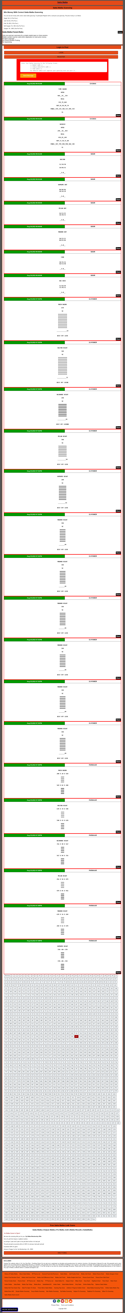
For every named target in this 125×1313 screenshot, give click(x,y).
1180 (102, 1120)
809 (59, 1071)
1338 (114, 1142)
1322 (32, 1142)
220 (98, 998)
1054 (37, 1103)
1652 (32, 1190)
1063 (83, 1103)
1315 (109, 1139)
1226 (103, 1126)
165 (85, 991)
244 (90, 1001)
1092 (6, 1110)
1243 (78, 1129)
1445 (98, 1158)
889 (68, 1081)
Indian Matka (8, 1284)
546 (46, 1039)
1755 (109, 1203)
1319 (16, 1142)
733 (68, 1062)
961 (41, 1091)
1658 (62, 1190)
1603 (6, 1184)
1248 (103, 1129)
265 (68, 1004)
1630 (32, 1187)
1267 (88, 1132)
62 (115, 978)
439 (32, 1027)
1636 (62, 1187)
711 (85, 1059)
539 (15, 1039)
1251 (6, 1132)
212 (63, 998)
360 (28, 1017)
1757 (6, 1206)
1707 (88, 1196)
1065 (93, 1103)
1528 (73, 1171)
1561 (16, 1177)
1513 (109, 1168)
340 (54, 1014)
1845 (6, 1219)
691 (112, 1055)
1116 (11, 1113)
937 (50, 1087)
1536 (114, 1171)
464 (28, 1030)
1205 (112, 1123)
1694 (21, 1196)
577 (68, 1043)
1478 (42, 1164)
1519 (27, 1171)
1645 (109, 1187)
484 (116, 1030)
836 (63, 1075)
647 (32, 1052)
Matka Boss (37, 1284)
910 (46, 1084)
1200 (87, 1123)
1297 (16, 1139)
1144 (36, 1116)
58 (101, 978)
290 (63, 1007)
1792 (73, 1209)
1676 (42, 1193)
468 (46, 1030)
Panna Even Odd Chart (102, 1277)
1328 (62, 1142)
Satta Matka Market (67, 1284)
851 (15, 1078)
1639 (78, 1187)
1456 (42, 1161)
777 (32, 1068)
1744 (52, 1203)
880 (28, 1081)
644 (19, 1052)
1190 (36, 1123)
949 (103, 1087)
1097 (32, 1110)
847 (112, 1075)
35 (17, 978)
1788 (52, 1209)
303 (6, 1011)
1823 (6, 1216)
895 (94, 1081)
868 (90, 1078)
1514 (114, 1168)
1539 (16, 1174)
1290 (93, 1136)
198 (116, 995)
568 (28, 1043)
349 (94, 1014)
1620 (93, 1184)
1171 (56, 1120)
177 (24, 995)
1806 (32, 1212)
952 (116, 1087)
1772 (83, 1206)
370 (72, 1017)
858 (46, 1078)
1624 (114, 1184)
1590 (52, 1180)
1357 (98, 1145)
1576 (93, 1177)
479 (94, 1030)
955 (15, 1091)
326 (107, 1011)
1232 (21, 1129)
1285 (68, 1136)
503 (85, 1033)
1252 (11, 1132)
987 (41, 1094)
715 (103, 1059)
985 (32, 1094)
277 (6, 1007)
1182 (112, 1120)
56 (93, 978)
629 (68, 1049)
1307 (68, 1139)
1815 (78, 1212)
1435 (47, 1158)
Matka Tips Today (27, 1284)
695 (15, 1059)
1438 (62, 1158)
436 (19, 1027)
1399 (88, 1152)
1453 (27, 1161)
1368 (42, 1148)
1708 (93, 1196)
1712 (114, 1196)
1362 (11, 1148)
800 (19, 1071)
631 (76, 1049)
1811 (57, 1212)
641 (6, 1052)
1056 (47, 1103)
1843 (109, 1216)
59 (104, 978)
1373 (68, 1148)
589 (6, 1046)
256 (28, 1004)
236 (54, 1001)
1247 (98, 1129)
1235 (37, 1129)
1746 (62, 1203)
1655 (47, 1190)
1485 (78, 1164)
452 (90, 1027)
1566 (42, 1177)
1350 (62, 1145)
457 (112, 1027)
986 (37, 1094)
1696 (32, 1196)
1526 (62, 1171)
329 (6, 1014)
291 (68, 1007)
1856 (62, 1219)
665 (112, 1052)
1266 (83, 1132)
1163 (16, 1120)
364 (46, 1017)
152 (28, 991)
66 (17, 982)
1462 (73, 1161)
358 (19, 1017)
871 (103, 1078)
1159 (112, 1116)
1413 (47, 1155)
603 (68, 1046)
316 (63, 1011)
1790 (62, 1209)
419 (59, 1023)
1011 (42, 1097)
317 (68, 1011)
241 (76, 1001)
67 (20, 982)
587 (112, 1043)
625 (50, 1049)
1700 (52, 1196)
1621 (98, 1184)
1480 (52, 1164)
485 (6, 1033)
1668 (114, 1190)
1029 (21, 1100)
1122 (41, 1113)
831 (41, 1075)
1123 (46, 1113)
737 (85, 1062)
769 (112, 1065)
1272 (114, 1132)
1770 (73, 1206)
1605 (16, 1184)
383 (15, 1020)
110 (72, 985)
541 (24, 1039)
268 (81, 1004)
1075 (32, 1107)
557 (94, 1039)
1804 (21, 1212)
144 (107, 988)
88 (97, 982)
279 (15, 1007)
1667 (109, 1190)
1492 (114, 1164)
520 (46, 1036)
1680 (62, 1193)
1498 (32, 1168)
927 (6, 1087)
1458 (52, 1161)
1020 (88, 1097)
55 (90, 978)
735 (76, 1062)
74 (46, 982)
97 (17, 985)
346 (81, 1014)
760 (72, 1065)
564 (11, 1043)
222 (107, 998)
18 (68, 975)
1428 (11, 1158)
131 (50, 988)
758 (63, 1065)
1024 (109, 1097)
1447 (109, 1158)
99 (24, 985)
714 (98, 1059)
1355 (88, 1145)
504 (90, 1033)
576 (63, 1043)
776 (28, 1068)
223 (111, 998)
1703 (68, 1196)
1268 (93, 1132)
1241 (68, 1129)
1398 (83, 1152)
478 (90, 1030)
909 (41, 1084)
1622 (103, 1184)
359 (24, 1017)
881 (32, 1081)
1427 (6, 1158)
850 (11, 1078)
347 (85, 1014)
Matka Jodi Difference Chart (45, 1277)
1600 (103, 1180)
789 (85, 1068)
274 (107, 1004)
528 (81, 1036)
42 (42, 978)
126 (28, 988)
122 (11, 988)
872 (107, 1078)
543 (32, 1039)
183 (50, 995)
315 (59, 1011)
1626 (11, 1187)
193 (94, 995)
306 (19, 1011)
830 (37, 1075)
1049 (11, 1103)
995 (76, 1094)
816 (89, 1071)
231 (32, 1001)
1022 (98, 1097)
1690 (114, 1193)
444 (54, 1027)
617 (15, 1049)
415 (41, 1023)
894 (90, 1081)
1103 (62, 1110)
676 (46, 1055)
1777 (109, 1206)
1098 (37, 1110)
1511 (98, 1168)
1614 (62, 1184)
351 (103, 1014)
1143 (31, 1116)
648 (37, 1052)
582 (90, 1043)
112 (81, 985)
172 (116, 991)
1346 (42, 1145)
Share (120, 32)
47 (60, 978)
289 (59, 1007)
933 (32, 1087)
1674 (32, 1193)
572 (46, 1043)
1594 (73, 1180)
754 (46, 1065)
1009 (32, 1097)
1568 (52, 1177)
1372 (62, 1148)
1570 (62, 1177)
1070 (6, 1107)
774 (19, 1068)
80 (68, 982)
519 (41, 1036)
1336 (103, 1142)
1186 (16, 1123)
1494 (11, 1168)
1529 (78, 1171)
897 (103, 1081)
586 (107, 1043)
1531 (88, 1171)
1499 (37, 1168)
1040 (78, 1100)
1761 (27, 1206)
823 (6, 1075)
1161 (6, 1120)
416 (46, 1023)
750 (28, 1065)
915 (68, 1084)
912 (54, 1084)
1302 (42, 1139)
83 (79, 982)
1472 (11, 1164)
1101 (52, 1110)
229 (24, 1001)
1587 (37, 1180)
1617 (78, 1184)
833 (50, 1075)
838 (72, 1075)
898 (107, 1081)
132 (54, 988)
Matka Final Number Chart (12, 1277)
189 (76, 995)
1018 (78, 1097)
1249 (109, 1129)
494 (46, 1033)
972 (90, 1091)
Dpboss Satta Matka (101, 1284)
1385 (16, 1152)
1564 (32, 1177)
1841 (98, 1216)
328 (116, 1011)
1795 (88, 1209)
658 (81, 1052)
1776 (103, 1206)
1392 (52, 1152)
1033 (42, 1100)
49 (68, 978)
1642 (93, 1187)
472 (63, 1030)
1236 (42, 1129)
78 (60, 982)
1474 (21, 1164)
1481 (57, 1164)
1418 (73, 1155)
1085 (83, 1107)
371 (76, 1017)
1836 (73, 1216)
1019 (83, 1097)
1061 (73, 1103)
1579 (109, 1177)
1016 (68, 1097)
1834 (62, 1216)
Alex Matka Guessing (52, 1291)
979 (6, 1094)
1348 (52, 1145)
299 (103, 1007)
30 (112, 975)
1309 (78, 1139)
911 (50, 1084)
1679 (57, 1193)
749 (24, 1065)
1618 (83, 1184)
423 (76, 1023)
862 (63, 1078)
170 (107, 991)
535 (111, 1036)
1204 (107, 1123)
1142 (26, 1116)
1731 (98, 1200)
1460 (62, 1161)
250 (116, 1001)
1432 (32, 1158)
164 (81, 991)
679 (59, 1055)
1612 (52, 1184)
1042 (88, 1100)
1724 (62, 1200)
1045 (103, 1100)
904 (19, 1084)
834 (54, 1075)
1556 (103, 1174)
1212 (32, 1126)
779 (41, 1068)
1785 (37, 1209)
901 (6, 1084)
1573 (78, 1177)
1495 (16, 1168)
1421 (88, 1155)
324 (98, 1011)
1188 (26, 1123)
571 (41, 1043)
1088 (98, 1107)
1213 (37, 1126)
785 (68, 1068)
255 (24, 1004)
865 (76, 1078)
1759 (16, 1206)
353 (112, 1014)
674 (37, 1055)
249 (112, 1001)
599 (50, 1046)
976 (107, 1091)
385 (24, 1020)
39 (31, 978)
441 (41, 1027)
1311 (88, 1139)
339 (50, 1014)
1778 (114, 1206)
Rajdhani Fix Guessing (93, 1291)
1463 (78, 1161)
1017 (73, 1097)
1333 (88, 1142)
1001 (103, 1094)
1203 (102, 1123)
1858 (73, 1219)
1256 (32, 1132)
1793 (78, 1209)
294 (81, 1007)
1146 (46, 1116)
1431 (27, 1158)
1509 (88, 1168)
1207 (6, 1126)
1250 (114, 1129)
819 (103, 1071)
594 (28, 1046)
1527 (68, 1171)
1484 (73, 1164)
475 (76, 1030)
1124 (51, 1113)
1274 (11, 1136)
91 (108, 982)
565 (15, 1043)
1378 (93, 1148)
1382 (114, 1148)
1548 (62, 1174)
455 (103, 1027)
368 (63, 1017)
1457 (47, 1161)
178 (28, 995)
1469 (109, 1161)
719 (6, 1062)
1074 (27, 1107)
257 (32, 1004)
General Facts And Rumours (50, 1274)
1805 (27, 1212)
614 (116, 1046)
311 (41, 1011)
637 (103, 1049)
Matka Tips (40, 1281)
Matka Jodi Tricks (60, 1277)
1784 (32, 1209)
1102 (57, 1110)
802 (28, 1071)
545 (41, 1039)
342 (63, 1014)
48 (64, 978)
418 (54, 1023)
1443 (88, 1158)
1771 (78, 1206)
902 (11, 1084)
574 (54, 1043)
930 (19, 1087)
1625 (6, 1187)
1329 (68, 1142)
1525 (57, 1171)
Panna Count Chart (88, 1277)
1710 (103, 1196)
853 (24, 1078)
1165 (26, 1120)
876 (11, 1081)
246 (98, 1001)
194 (98, 995)
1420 (83, 1155)
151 (24, 991)
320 (81, 1011)
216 (81, 998)
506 (98, 1033)
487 (15, 1033)
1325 (47, 1142)
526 (72, 1036)
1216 (52, 1126)
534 (107, 1036)
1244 (83, 1129)
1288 (83, 1136)
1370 (52, 1148)
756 (54, 1065)
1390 (42, 1152)
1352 (73, 1145)
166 (90, 991)
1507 (78, 1168)
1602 (114, 1180)
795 (112, 1068)
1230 (11, 1129)
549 (59, 1039)
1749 (78, 1203)
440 (37, 1027)
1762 (32, 1206)
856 (37, 1078)
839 (76, 1075)
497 (59, 1033)
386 (28, 1020)
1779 (6, 1209)
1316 (114, 1139)
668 (11, 1055)
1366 (32, 1148)
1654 (42, 1190)
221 (103, 998)
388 (37, 1020)
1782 (21, 1209)
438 (28, 1027)
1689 (109, 1193)
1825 (16, 1216)
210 (54, 998)
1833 (57, 1216)
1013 (52, 1097)
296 (90, 1007)
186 (63, 995)
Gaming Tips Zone (59, 1288)
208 (46, 998)
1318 (11, 1142)
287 (50, 1007)
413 (32, 1023)
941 (68, 1087)
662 (98, 1052)
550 (63, 1039)
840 (81, 1075)
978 (116, 1091)
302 (116, 1007)
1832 (52, 1216)
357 (15, 1017)
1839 (88, 1216)
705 (59, 1059)
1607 (27, 1184)
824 (11, 1075)
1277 (27, 1136)
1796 (93, 1209)
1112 (107, 1110)
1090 (109, 1107)
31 (116, 975)
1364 (21, 1148)
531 (94, 1036)
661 (94, 1052)
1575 (88, 1177)
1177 (87, 1120)
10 (39, 975)
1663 (88, 1190)
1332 (83, 1142)
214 (72, 998)
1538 (11, 1174)
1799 (109, 1209)
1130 (81, 1113)
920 (89, 1084)
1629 (27, 1187)
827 (24, 1075)
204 (28, 998)
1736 (11, 1203)
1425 (109, 1155)
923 (103, 1084)
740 (98, 1062)
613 (111, 1046)
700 (37, 1059)
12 (46, 975)
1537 (6, 1174)
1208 (11, 1126)
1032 (37, 1100)
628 (63, 1049)
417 (50, 1023)
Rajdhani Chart (96, 1281)
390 (46, 1020)
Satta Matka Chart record (11, 1295)
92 (112, 982)
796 (116, 1068)
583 (94, 1043)
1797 (98, 1209)
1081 (62, 1107)
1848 (21, 1219)
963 (50, 1091)
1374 (73, 1148)
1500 (42, 1168)
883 (41, 1081)
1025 (114, 1097)
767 (103, 1065)
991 (59, 1094)
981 (15, 1094)
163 (76, 991)
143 (103, 988)
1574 (83, 1177)
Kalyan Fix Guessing (79, 1291)
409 (15, 1023)
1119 (26, 1113)
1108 (87, 1110)
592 (19, 1046)
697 (24, 1059)
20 (76, 975)
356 (11, 1017)
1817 (88, 1212)
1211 (27, 1126)
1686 (93, 1193)
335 (32, 1014)
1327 (57, 1142)
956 (19, 1091)
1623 (109, 1184)
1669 (6, 1193)
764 (90, 1065)
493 (41, 1033)
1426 (114, 1155)
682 (72, 1055)
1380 (103, 1148)
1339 (6, 1145)
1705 (78, 1196)
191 (85, 995)
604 (72, 1046)
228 (19, 1001)
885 (50, 1081)
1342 (21, 1145)
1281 (47, 1136)
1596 (83, 1180)
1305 (57, 1139)
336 (37, 1014)
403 (103, 1020)
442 (46, 1027)
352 (107, 1014)
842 (90, 1075)
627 (59, 1049)
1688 (103, 1193)
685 (85, 1055)
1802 (11, 1212)
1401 (98, 1152)
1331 (78, 1142)
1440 (73, 1158)
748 (19, 1065)
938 (54, 1087)
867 (85, 1078)
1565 (37, 1177)
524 (63, 1036)
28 (105, 975)
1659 (68, 1190)
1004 (6, 1097)
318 (72, 1011)
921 (94, 1084)
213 (68, 998)
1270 (103, 1132)
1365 (27, 1148)
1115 (6, 1113)
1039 (73, 1100)
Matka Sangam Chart (112, 1274)
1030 (27, 1100)
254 (19, 1004)
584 (98, 1043)
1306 (62, 1139)
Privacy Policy (55, 1305)
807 (50, 1071)
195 (103, 995)
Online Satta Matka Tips (112, 1288)
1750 (83, 1203)
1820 (103, 1212)
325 (103, 1011)
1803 (16, 1212)
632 (81, 1049)
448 (72, 1027)
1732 (103, 1200)
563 (6, 1043)
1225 (98, 1126)
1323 (37, 1142)
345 (76, 1014)
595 (32, 1046)
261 (50, 1004)
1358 (103, 1145)
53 (82, 978)
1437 (57, 1158)
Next (93, 1219)
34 (13, 978)
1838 (83, 1216)
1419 (78, 1155)
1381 (109, 1148)
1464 (83, 1161)
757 (59, 1065)
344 (72, 1014)
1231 (16, 1129)
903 (15, 1084)
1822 (114, 1212)
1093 (11, 1110)
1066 (98, 1103)
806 (46, 1071)
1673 (27, 1193)
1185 (11, 1123)
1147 (51, 1116)
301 (112, 1007)
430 (107, 1023)
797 (6, 1071)
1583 (16, 1180)
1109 (92, 1110)
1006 (16, 1097)
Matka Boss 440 (9, 1291)
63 (6, 982)
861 (59, 1078)
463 (24, 1030)
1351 (68, 1145)
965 (59, 1091)
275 (112, 1004)
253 (15, 1004)
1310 (83, 1139)
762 (81, 1065)
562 (116, 1039)
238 (63, 1001)
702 (46, 1059)
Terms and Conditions (67, 1305)
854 (28, 1078)
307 (24, 1011)
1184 (6, 1123)
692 (116, 1055)
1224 (93, 1126)
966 (63, 1091)
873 (112, 1078)
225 (6, 1001)
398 (81, 1020)
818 (98, 1071)
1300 (32, 1139)
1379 (98, 1148)
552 (72, 1039)
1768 (62, 1206)
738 (90, 1062)
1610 (42, 1184)
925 (111, 1084)
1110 (97, 1110)
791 (94, 1068)
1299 (27, 1139)
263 (59, 1004)
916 (72, 1084)
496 (54, 1033)
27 (101, 975)
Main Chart (114, 1281)
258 (37, 1004)
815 (85, 1071)
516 (28, 1036)
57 (97, 978)
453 (94, 1027)
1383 (6, 1152)
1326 (52, 1142)
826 (19, 1075)
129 (41, 988)
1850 (32, 1219)
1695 (27, 1196)
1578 (103, 1177)
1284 (62, 1136)
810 (63, 1071)
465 (32, 1030)
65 (13, 982)
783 (59, 1068)
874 (116, 1078)
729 (50, 1062)
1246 (93, 1129)
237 (59, 1001)
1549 (68, 1174)
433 (6, 1027)
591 (15, 1046)
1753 (98, 1203)
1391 (47, 1152)
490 (28, 1033)
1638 (73, 1187)
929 (15, 1087)
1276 (21, 1136)
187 (68, 995)
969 (76, 1091)
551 (68, 1039)
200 (11, 998)
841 (85, 1075)
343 (68, 1014)
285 (41, 1007)
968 (72, 1091)
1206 (117, 1123)
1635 (57, 1187)
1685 (88, 1193)
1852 (42, 1219)
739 (94, 1062)
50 (71, 978)
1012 (47, 1097)
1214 (42, 1126)
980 (11, 1094)
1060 (68, 1103)
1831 (47, 1216)
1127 (66, 1113)
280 (19, 1007)
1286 (73, 1136)
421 (68, 1023)
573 (50, 1043)
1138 (6, 1116)
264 (63, 1004)
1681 (68, 1193)
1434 (42, 1158)
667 (6, 1055)
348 (90, 1014)
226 (11, 1001)
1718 (32, 1200)
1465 (88, 1161)
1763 (37, 1206)
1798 (103, 1209)
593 (24, 1046)
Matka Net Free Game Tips (12, 1288)
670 (19, 1055)
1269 (98, 1132)
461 (15, 1030)
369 (68, 1017)
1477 (37, 1164)
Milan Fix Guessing (107, 1291)
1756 (114, 1203)
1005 (11, 1097)
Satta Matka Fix (59, 1281)
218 (89, 998)
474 (72, 1030)
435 (15, 1027)
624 (46, 1049)
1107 (82, 1110)
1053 (32, 1103)
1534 (103, 1171)
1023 (103, 1097)
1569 (57, 1177)
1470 (114, 1161)
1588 (42, 1180)
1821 (109, 1212)
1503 (57, 1168)
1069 (114, 1103)
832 (46, 1075)
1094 (16, 1110)
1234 (32, 1129)
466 (37, 1030)
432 (116, 1023)
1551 (78, 1174)
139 (85, 988)
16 (61, 975)
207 (41, 998)
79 (64, 982)
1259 (47, 1132)
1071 (11, 1107)
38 (28, 978)
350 (98, 1014)
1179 (97, 1120)
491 (32, 1033)
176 (19, 995)
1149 (61, 1116)
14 (54, 975)
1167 (36, 1120)
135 (68, 988)
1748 (73, 1203)
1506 (73, 1168)
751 (32, 1065)
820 (107, 1071)
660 (90, 1052)
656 (72, 1052)
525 (68, 1036)
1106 (77, 1110)
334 (28, 1014)
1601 (109, 1180)
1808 (42, 1212)
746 (11, 1065)
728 (46, 1062)
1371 (57, 1148)
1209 (16, 1126)
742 (107, 1062)
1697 (37, 1196)
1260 (52, 1132)
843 (94, 1075)
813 (76, 1071)
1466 (93, 1161)
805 (41, 1071)
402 (98, 1020)
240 (72, 1001)
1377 (88, 1148)
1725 (68, 1200)
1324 (42, 1142)
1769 (68, 1206)
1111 (102, 1110)
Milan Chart (78, 1281)
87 (93, 982)
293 (76, 1007)
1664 (93, 1190)
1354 (83, 1145)
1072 (16, 1107)
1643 (98, 1187)
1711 (109, 1196)
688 (98, 1055)
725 (32, 1062)
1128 (71, 1113)
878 (19, 1081)
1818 (93, 1212)
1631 (37, 1187)
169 (103, 991)
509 (112, 1033)
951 (112, 1087)
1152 (77, 1116)
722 (19, 1062)
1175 (77, 1120)
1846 (11, 1219)
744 (116, 1062)
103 (41, 985)
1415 (57, 1155)
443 (50, 1027)
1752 (93, 1203)
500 (72, 1033)
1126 (61, 1113)
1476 (32, 1164)
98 (20, 985)
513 (15, 1036)
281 (24, 1007)
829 (32, 1075)
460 (11, 1030)
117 (102, 985)
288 (54, 1007)
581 (85, 1043)
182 (46, 995)
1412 (42, 1155)
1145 (41, 1116)
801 (24, 1071)
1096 (27, 1110)
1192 (46, 1123)
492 (37, 1033)
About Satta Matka (24, 1274)
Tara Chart (87, 1281)
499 (68, 1033)
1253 (16, 1132)
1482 (62, 1164)
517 (32, 1036)
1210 (21, 1126)
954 (11, 1091)
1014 (57, 1097)
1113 (112, 1110)
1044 (98, 1100)
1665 (98, 1190)
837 (68, 1075)
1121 (36, 1113)
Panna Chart (21, 1281)
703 (50, 1059)
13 (50, 975)
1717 (27, 1200)
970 (81, 1091)
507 (103, 1033)
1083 (73, 1107)
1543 (37, 1174)
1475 (27, 1164)
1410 (32, 1155)
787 (76, 1068)
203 (24, 998)
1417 (68, 1155)
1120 (31, 1113)
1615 (68, 1184)
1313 (98, 1139)
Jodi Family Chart (74, 1274)
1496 (21, 1168)
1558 (114, 1174)
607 (85, 1046)
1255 (27, 1132)
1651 (27, 1190)
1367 (37, 1148)
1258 (42, 1132)
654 (63, 1052)
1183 (117, 1120)
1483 (68, 1164)
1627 (16, 1187)
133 (59, 988)
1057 (52, 1103)
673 (32, 1055)
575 (59, 1043)
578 (72, 1043)
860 (54, 1078)
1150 (67, 1116)
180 (37, 995)
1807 (37, 1212)
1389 (37, 1152)
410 (19, 1023)
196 (107, 995)
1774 (93, 1206)
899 (112, 1081)
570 (37, 1043)
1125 (56, 1113)
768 (107, 1065)
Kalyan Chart (69, 1281)
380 (116, 1017)
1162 (11, 1120)
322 (89, 1011)
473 (68, 1030)
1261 (57, 1132)
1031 (32, 1100)
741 (103, 1062)
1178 (92, 1120)
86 (90, 982)
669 (15, 1055)
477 (85, 1030)
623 (41, 1049)
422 (72, 1023)
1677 (47, 1193)
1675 (37, 1193)
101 (32, 985)
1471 (6, 1164)
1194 (56, 1123)
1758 (11, 1206)
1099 (42, 1110)
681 (68, 1055)
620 (28, 1049)
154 (37, 991)
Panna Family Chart (10, 1281)
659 (85, 1052)
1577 (98, 1177)
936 (46, 1087)
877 (15, 1081)
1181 (107, 1120)
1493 (6, 1168)
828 (28, 1075)
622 (37, 1049)
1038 (68, 1100)
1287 (78, 1136)
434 (11, 1027)
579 (76, 1043)
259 (41, 1004)
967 (68, 1091)
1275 (16, 1136)
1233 (27, 1129)
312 (46, 1011)
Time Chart (105, 1281)
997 (85, 1094)
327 (111, 1011)
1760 (21, 1206)
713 (94, 1059)
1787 (47, 1209)
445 (59, 1027)
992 (63, 1094)
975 (103, 1091)
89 (101, 982)
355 (6, 1017)
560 (107, 1039)
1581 (6, 1180)
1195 (61, 1123)
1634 (52, 1187)
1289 (88, 1136)
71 (35, 982)
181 (41, 995)
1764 (42, 1206)
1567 (47, 1177)
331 (15, 1014)
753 (41, 1065)
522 (54, 1036)
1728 (83, 1200)
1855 (57, 1219)
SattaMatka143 (47, 1284)
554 (81, 1039)
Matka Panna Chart (98, 1274)
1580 (114, 1177)
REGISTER (61, 57)
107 (59, 985)
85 (86, 982)
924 (107, 1084)
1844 (114, 1216)
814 (81, 1071)
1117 (16, 1113)
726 (37, 1062)
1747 (68, 1203)
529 (85, 1036)
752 (37, 1065)
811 (68, 1071)
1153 (82, 1116)
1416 (62, 1155)
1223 (88, 1126)
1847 (16, 1219)
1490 (103, 1164)
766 (98, 1065)
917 (76, 1084)
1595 (78, 1180)
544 (37, 1039)
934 (37, 1087)
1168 (41, 1120)
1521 (37, 1171)
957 (24, 1091)
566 (19, 1043)
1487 (88, 1164)
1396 (73, 1152)
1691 (6, 1196)
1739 (27, 1203)
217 (85, 998)
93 (115, 982)
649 (41, 1052)
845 (103, 1075)
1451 (16, 1161)
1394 (62, 1152)
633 (85, 1049)
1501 (47, 1168)
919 (85, 1084)
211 (59, 998)
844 (98, 1075)
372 (81, 1017)
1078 (47, 1107)
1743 (47, 1203)
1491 (109, 1164)
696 (19, 1059)
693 (6, 1059)
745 (6, 1065)
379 (112, 1017)
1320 (21, 1142)
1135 (106, 1113)
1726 (73, 1200)
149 (15, 991)
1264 (73, 1132)
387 (32, 1020)
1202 (97, 1123)
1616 (73, 1184)
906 (28, 1084)
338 (46, 1014)
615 (6, 1049)
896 (98, 1081)
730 (54, 1062)
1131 (86, 1113)
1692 (11, 1196)
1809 (47, 1212)
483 (112, 1030)
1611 (47, 1184)
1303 (47, 1139)
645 (24, 1052)
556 (90, 1039)
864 (72, 1078)
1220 (73, 1126)
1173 (67, 1120)
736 (81, 1062)
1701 (57, 1196)
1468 (103, 1161)
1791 (68, 1209)
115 (93, 985)
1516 (11, 1171)
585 (103, 1043)
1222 (83, 1126)
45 (53, 978)
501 (76, 1033)
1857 (68, 1219)
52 (79, 978)
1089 (103, 1107)
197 (112, 995)
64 (9, 982)
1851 (37, 1219)
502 (81, 1033)
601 (59, 1046)
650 (46, 1052)
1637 (68, 1187)
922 (98, 1084)
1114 (117, 1110)
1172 (61, 1120)
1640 (83, 1187)
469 (50, 1030)
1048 (6, 1103)
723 (24, 1062)
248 (107, 1001)
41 (39, 978)
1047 (114, 1100)
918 (81, 1084)
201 (15, 998)
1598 (93, 1180)
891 (76, 1081)
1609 (37, 1184)
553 (76, 1039)
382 (11, 1020)
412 (28, 1023)
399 (85, 1020)
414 (37, 1023)
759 (68, 1065)
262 (54, 1004)
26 (98, 975)
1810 (52, 1212)
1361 (6, 1148)
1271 (109, 1132)
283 (32, 1007)
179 (32, 995)
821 (111, 1071)
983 (24, 1094)
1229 (6, 1129)
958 (28, 1091)
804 (37, 1071)
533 (103, 1036)
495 (50, 1033)
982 (19, 1094)
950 (107, 1087)
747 (15, 1065)
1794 (83, 1209)
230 (28, 1001)
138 (81, 988)
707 (68, 1059)
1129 (76, 1113)
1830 (42, 1216)
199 (6, 998)
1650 (21, 1190)
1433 (37, 1158)
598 (46, 1046)
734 (72, 1062)
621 (32, 1049)
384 (19, 1020)
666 (116, 1052)
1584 (21, 1180)
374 (90, 1017)
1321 (27, 1142)
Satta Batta (17, 1284)
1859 (78, 1219)
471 (59, 1030)
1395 (68, 1152)
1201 (92, 1123)
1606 (21, 1184)
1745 (57, 1203)
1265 (78, 1132)
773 (15, 1068)
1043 (93, 1100)
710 (81, 1059)
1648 (11, 1190)
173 (6, 995)
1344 (32, 1145)
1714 (11, 1200)
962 (46, 1091)
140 (90, 988)
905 (24, 1084)
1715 (16, 1200)
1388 (32, 1152)
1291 (98, 1136)
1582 (11, 1180)
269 (85, 1004)
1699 (47, 1196)
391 (50, 1020)
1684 (83, 1193)
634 (90, 1049)
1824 (11, 1216)
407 (6, 1023)
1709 (98, 1196)
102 (37, 985)
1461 (68, 1161)
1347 (47, 1145)
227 (15, 1001)
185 (59, 995)
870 (98, 1078)
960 (37, 1091)
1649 (16, 1190)
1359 (109, 1145)
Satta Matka (63, 1274)
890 (72, 1081)
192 (90, 995)
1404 (114, 1152)
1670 (11, 1193)
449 (76, 1027)
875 (6, 1081)
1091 (114, 1107)
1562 (21, 1177)
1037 (62, 1100)
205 (32, 998)
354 (116, 1014)
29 (109, 975)
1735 (6, 1203)
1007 (21, 1097)
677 (50, 1055)
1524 (52, 1171)
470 (54, 1030)
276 (116, 1004)
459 (6, 1030)
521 (50, 1036)
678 (54, 1055)
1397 (78, 1152)
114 (89, 985)
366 (54, 1017)
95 (9, 985)
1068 (109, 1103)
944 (81, 1087)
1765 (47, 1206)
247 (103, 1001)
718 (116, 1059)
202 (19, 998)
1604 (11, 1184)
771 (6, 1068)
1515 (6, 1171)
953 (6, 1091)
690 (107, 1055)
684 (81, 1055)
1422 (93, 1155)
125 (24, 988)
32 (6, 978)
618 (19, 1049)
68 (24, 982)
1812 (62, 1212)
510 (116, 1033)
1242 (73, 1129)
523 (59, 1036)
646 (28, 1052)
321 (85, 1011)
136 (72, 988)
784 (63, 1068)
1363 (16, 1148)
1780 (11, 1209)
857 (41, 1078)
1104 (67, 1110)
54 (86, 978)
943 (76, 1087)
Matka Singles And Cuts (74, 1277)
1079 (52, 1107)
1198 (77, 1123)
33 (9, 978)
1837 (78, 1216)
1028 (16, 1100)
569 (32, 1043)
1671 (16, 1193)
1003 (114, 1094)
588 (116, 1043)
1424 (103, 1155)
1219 (68, 1126)
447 (68, 1027)
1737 (16, 1203)
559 (103, 1039)
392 (54, 1020)
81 (71, 982)
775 (24, 1068)
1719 (37, 1200)
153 (32, 991)
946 (90, 1087)
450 (81, 1027)
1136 (111, 1113)
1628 (21, 1187)
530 (89, 1036)
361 (32, 1017)
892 (81, 1081)
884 (46, 1081)
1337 (109, 1142)
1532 (93, 1171)
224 (116, 998)
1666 (103, 1190)
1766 (52, 1206)
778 (37, 1068)
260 (46, 1004)
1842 (103, 1216)
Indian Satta (56, 1284)
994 (72, 1094)
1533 (98, 1171)
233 (41, 1001)
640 (116, 1049)
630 (72, 1049)
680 (63, 1055)
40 (35, 978)
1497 (27, 1168)
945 (85, 1087)
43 (46, 978)
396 (72, 1020)
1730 (93, 1200)
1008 (27, 1097)
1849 (27, 1219)
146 (116, 988)
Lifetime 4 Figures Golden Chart (76, 1288)
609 (94, 1046)
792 (98, 1068)
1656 (52, 1190)
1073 (21, 1107)
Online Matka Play (88, 1284)
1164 (21, 1120)
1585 (27, 1180)
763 (85, 1065)
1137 (116, 1113)
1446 (103, 1158)
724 (28, 1062)
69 (28, 982)
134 (63, 988)
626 (54, 1049)
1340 (11, 1145)
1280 (42, 1136)
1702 (62, 1196)
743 (112, 1062)
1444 (93, 1158)
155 (41, 991)
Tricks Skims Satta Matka (45, 1288)
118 (106, 985)
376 (98, 1017)
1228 (114, 1126)
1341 (16, 1145)
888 (63, 1081)
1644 (103, 1187)
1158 (107, 1116)
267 (76, 1004)
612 (107, 1046)
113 (85, 985)
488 (19, 1033)
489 (24, 1033)
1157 (102, 1116)
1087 (93, 1107)
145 (112, 988)
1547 (57, 1174)
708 (72, 1059)
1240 (62, 1129)
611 (103, 1046)
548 (54, 1039)
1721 (47, 1200)
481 (103, 1030)
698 (28, 1059)
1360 (114, 1145)
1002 (109, 1094)
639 (112, 1049)
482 (107, 1030)
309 (32, 1011)
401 (94, 1020)
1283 (57, 1136)
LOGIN (61, 52)
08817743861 (62, 1253)
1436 (52, 1158)
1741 (37, 1203)
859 (50, 1078)
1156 (97, 1116)
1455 (37, 1161)
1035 (52, 1100)
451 (85, 1027)
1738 (21, 1203)
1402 (103, 1152)
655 (68, 1052)
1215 (47, 1126)
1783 (27, 1209)
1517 (16, 1171)
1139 (11, 1116)
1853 (47, 1219)
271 (94, 1004)
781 (50, 1068)
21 (79, 975)
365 (50, 1017)
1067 (103, 1103)
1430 (21, 1158)
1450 (11, 1161)
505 (94, 1033)
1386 (21, 1152)
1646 (114, 1187)
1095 (21, 1110)
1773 (88, 1206)
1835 (68, 1216)
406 (116, 1020)
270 (90, 1004)
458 (116, 1027)
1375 (78, 1148)
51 (75, 978)
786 (72, 1068)
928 (11, 1087)
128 (37, 988)
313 (50, 1011)
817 (94, 1071)
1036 (57, 1100)
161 (68, 991)
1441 (78, 1158)
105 (50, 985)
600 (54, 1046)
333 (24, 1014)
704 (54, 1059)
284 (37, 1007)
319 (76, 1011)
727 (41, 1062)
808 (54, 1071)
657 (76, 1052)
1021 (93, 1097)
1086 (88, 1107)
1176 (82, 1120)
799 (15, 1071)
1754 (103, 1203)
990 (54, 1094)
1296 (11, 1139)
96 (13, 985)
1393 (57, 1152)
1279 (37, 1136)
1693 (16, 1196)
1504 (62, 1168)
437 (24, 1027)
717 (111, 1059)
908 (37, 1084)
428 (98, 1023)
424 (81, 1023)
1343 (27, 1145)
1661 (78, 1190)
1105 (72, 1110)
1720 (42, 1200)
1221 (78, 1126)
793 (103, 1068)
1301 (37, 1139)
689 (103, 1055)
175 (15, 995)
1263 (68, 1132)
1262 (62, 1132)
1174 (72, 1120)
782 (54, 1068)
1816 (83, 1212)
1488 (93, 1164)
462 (19, 1030)
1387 (27, 1152)
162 (72, 991)
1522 (42, 1171)
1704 (73, 1196)
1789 (57, 1209)
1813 (68, 1212)
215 (76, 998)
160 (63, 991)
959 (32, 1091)
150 (19, 991)
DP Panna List (36, 1274)
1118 (21, 1113)
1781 (16, 1209)
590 (11, 1046)
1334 (93, 1142)
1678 (52, 1193)
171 (112, 991)
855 (32, 1078)
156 (46, 991)
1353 (78, 1145)
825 (15, 1075)
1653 (37, 1190)
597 (41, 1046)
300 (107, 1007)
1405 (6, 1155)
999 (94, 1094)
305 (15, 1011)
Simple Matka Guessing (22, 1291)
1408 (21, 1155)
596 (37, 1046)
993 (68, 1094)
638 (107, 1049)
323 (94, 1011)
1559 (6, 1177)
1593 (68, 1180)
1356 (93, 1145)
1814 (73, 1212)
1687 (98, 1193)
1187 (21, 1123)
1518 (21, 1171)
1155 (92, 1116)
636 (98, 1049)
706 (63, 1059)
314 (54, 1011)
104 (46, 985)
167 (94, 991)
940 (63, 1087)
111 (76, 985)
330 (11, 1014)
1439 (68, 1158)
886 (54, 1081)
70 (31, 982)
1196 (67, 1123)
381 (6, 1020)
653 (59, 1052)
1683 (78, 1193)
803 (32, 1071)
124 (19, 988)
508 (107, 1033)
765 (94, 1065)
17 (65, 975)
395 (68, 1020)
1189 (31, 1123)
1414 (52, 1155)
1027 (11, 1100)
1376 (83, 1148)
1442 (83, 1158)
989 (50, 1094)
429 (103, 1023)
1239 (57, 1129)
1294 (114, 1136)
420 (63, 1023)
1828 (32, 1216)
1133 (96, 1113)
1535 (109, 1171)
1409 (27, 1155)
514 (19, 1036)
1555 (98, 1174)
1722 (52, 1200)
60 (108, 978)
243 (85, 1001)
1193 (51, 1123)
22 (83, 975)
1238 (52, 1129)
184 (54, 995)
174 (11, 995)
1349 (57, 1145)
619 (24, 1049)
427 (94, 1023)
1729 (88, 1200)
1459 (57, 1161)
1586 (32, 1180)
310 (37, 1011)
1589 (47, 1180)
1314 (103, 1139)
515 (24, 1036)
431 (111, 1023)
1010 (37, 1097)
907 (32, 1084)
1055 (42, 1103)
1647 (6, 1190)
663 (103, 1052)
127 (32, 988)
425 (85, 1023)
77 (57, 982)
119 (111, 985)
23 (87, 975)
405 (112, 1020)
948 (98, 1087)
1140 (16, 1116)
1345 (37, 1145)
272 (98, 1004)
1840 (93, 1216)
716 (107, 1059)
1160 (117, 1116)
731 (59, 1062)
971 (85, 1091)
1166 (31, 1120)
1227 (109, 1126)
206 (37, 998)
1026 (6, 1100)
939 (59, 1087)
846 (107, 1075)
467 (41, 1030)
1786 (42, 1209)
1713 (6, 1200)
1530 (83, 1171)
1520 (32, 1171)
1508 (83, 1168)
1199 (82, 1123)
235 (50, 1001)
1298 (21, 1139)
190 (81, 995)
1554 (93, 1174)
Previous (7, 975)
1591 (57, 1180)
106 (54, 985)
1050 (16, 1103)
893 (85, 1081)
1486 (83, 1164)
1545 (47, 1174)
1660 (73, 1190)
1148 (56, 1116)
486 (11, 1033)
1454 (32, 1161)
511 (6, 1036)
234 (46, 1001)
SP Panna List (31, 1281)
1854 (52, 1219)
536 (116, 1036)
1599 (98, 1180)
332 (19, 1014)
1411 (37, 1155)
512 (10, 1036)
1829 (37, 1216)
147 (6, 991)
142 (98, 988)
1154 (87, 1116)
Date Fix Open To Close (29, 1288)
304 (11, 1011)
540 (19, 1039)
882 (37, 1081)
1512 (103, 1168)
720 (11, 1062)
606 (81, 1046)
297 (94, 1007)
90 (104, 982)
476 (81, 1030)
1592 (62, 1180)
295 (85, 1007)
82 (75, 982)
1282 (52, 1136)
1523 (47, 1171)
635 (94, 1049)
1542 (32, 1174)
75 (50, 982)
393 (59, 1020)
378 (107, 1017)
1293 (109, 1136)
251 (6, 1004)
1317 (6, 1142)
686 (90, 1055)
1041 (83, 1100)
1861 (88, 1219)
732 (63, 1062)
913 (59, 1084)
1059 (62, 1103)
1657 (57, 1190)
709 (76, 1059)
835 (59, 1075)
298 (98, 1007)
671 (24, 1055)
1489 (98, 1164)
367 (59, 1017)
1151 (72, 1116)
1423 (98, 1155)
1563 (27, 1177)
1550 (73, 1174)
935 (41, 1087)
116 (98, 985)
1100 (47, 1110)
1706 (83, 1196)
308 (28, 1011)
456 (107, 1027)
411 (24, 1023)
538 (11, 1039)
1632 (42, 1187)
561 (112, 1039)
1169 (46, 1120)
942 (72, 1087)
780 (46, 1068)
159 (59, 991)
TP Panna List (49, 1281)
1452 (21, 1161)
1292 (103, 1136)
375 (94, 1017)
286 (46, 1007)
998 (90, 1094)
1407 (16, 1155)
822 (116, 1071)
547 (50, 1039)
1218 (62, 1126)
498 (63, 1033)
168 (98, 991)
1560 (11, 1177)
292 (72, 1007)
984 (28, 1094)
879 (24, 1081)
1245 (88, 1129)
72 (39, 982)
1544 (42, 1174)
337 (41, 1014)
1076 (37, 1107)
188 (72, 995)
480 (98, 1030)
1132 (91, 1113)
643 (15, 1052)
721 (15, 1062)
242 (81, 1001)
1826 (21, 1216)
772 (11, 1068)
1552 (83, 1174)
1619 (88, 1184)
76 (53, 982)
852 (19, 1078)
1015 (62, 1097)
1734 (114, 1200)
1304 (52, 1139)
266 (72, 1004)
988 (46, 1094)
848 (116, 1075)
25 (94, 975)
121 (6, 988)
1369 (47, 1148)
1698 (42, 1196)
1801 (6, 1212)
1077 (42, 1107)
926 (116, 1084)
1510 (93, 1168)
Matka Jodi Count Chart (28, 1277)
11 (43, 975)
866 (81, 1078)
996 (81, 1094)
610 (98, 1046)
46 (57, 978)
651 (50, 1052)
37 (24, 978)
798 (11, 1071)
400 (90, 1020)
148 (11, 991)
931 (24, 1087)
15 (57, 975)
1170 (51, 1120)
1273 (6, 1136)
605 (76, 1046)
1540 (21, 1174)
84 (82, 982)
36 (20, 978)
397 (76, 1020)
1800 (114, 1209)
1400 (93, 1152)
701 (41, 1059)
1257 (37, 1132)
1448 (114, 1158)
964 (54, 1091)
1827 (27, 1216)
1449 (6, 1161)
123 (15, 988)
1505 (68, 1168)
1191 (41, 1123)
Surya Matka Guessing (37, 1291)
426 (89, 1023)
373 (85, 1017)
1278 (32, 1136)
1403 (109, 1152)
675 (41, 1055)
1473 (16, 1164)
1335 (98, 1142)
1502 (52, 1168)
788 (81, 1068)
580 (81, 1043)
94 (6, 985)
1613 (57, 1184)
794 (107, 1068)
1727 (78, 1200)
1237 (47, 1129)
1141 (21, 1116)
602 (63, 1046)
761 (76, 1065)
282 (28, 1007)
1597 (88, 1180)
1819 (98, 1212)
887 (59, 1081)
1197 (72, 1123)
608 (90, 1046)
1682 (73, 1193)
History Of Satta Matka (11, 1274)
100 (28, 985)
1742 (42, 1203)
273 (103, 1004)
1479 (47, 1164)
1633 (47, 1187)
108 (63, 985)
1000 (98, 1094)
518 (37, 1036)
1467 (98, 1161)
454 (98, 1027)
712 (89, 1059)
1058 (57, 1103)
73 (42, 982)
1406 (11, 1155)
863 (68, 1078)
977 (112, 1091)
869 (94, 1078)
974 (98, 1091)
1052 (27, 1103)
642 (11, 1052)
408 (11, 1023)
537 (6, 1039)
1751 (88, 1203)
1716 (21, 1200)
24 (90, 975)
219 (94, 998)
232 (37, 1001)
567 (24, 1043)
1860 (83, 1219)
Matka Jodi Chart (86, 1274)
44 (50, 978)
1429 (16, 1158)
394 (63, 1020)
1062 (78, 1103)
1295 (6, 1139)
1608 (32, 1184)
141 (94, 988)
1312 (93, 1139)
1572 (73, 1177)
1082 (68, 1107)
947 (94, 1087)
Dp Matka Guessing (66, 1291)
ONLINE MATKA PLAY (9, 1309)
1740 (32, 1203)
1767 (57, 1206)
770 (116, 1065)
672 (28, 1055)
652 (54, 1052)
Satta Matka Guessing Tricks (95, 1288)
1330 (73, 1142)
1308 (73, 1139)
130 (46, 988)
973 (94, 1091)
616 (11, 1049)
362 (37, 1017)
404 (107, 1020)
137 (76, 988)
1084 (78, 1107)
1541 (27, 1174)
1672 (21, 1193)
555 (85, 1039)
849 (6, 1078)
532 (98, 1036)
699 (32, 1059)
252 (11, 1004)
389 (41, 1020)
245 (94, 1001)
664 (107, 1052)
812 (72, 1071)
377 (103, 1017)
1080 (57, 1107)
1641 (88, 1187)
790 (90, 1068)
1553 (88, 1174)
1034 (47, 1100)
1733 (109, 1200)
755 (50, 1065)
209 (50, 998)
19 (72, 975)
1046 (109, 1100)
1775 (98, 1206)
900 (116, 1081)
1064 (88, 1103)
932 (28, 1087)
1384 (11, 1152)
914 (63, 1084)
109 (68, 985)
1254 (21, 1132)
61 (112, 978)
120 (115, 985)
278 (11, 1007)
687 (94, 1055)
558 (98, 1039)
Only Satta (78, 1284)
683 (76, 1055)
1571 (68, 1177)
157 (50, 991)
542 (28, 1039)
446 (63, 1027)
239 (68, 1001)
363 (41, 1017)
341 (59, 1014)
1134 (101, 1113)
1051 (21, 1103)
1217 (57, 1126)
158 (54, 991)
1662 (83, 1190)
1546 (52, 1174)
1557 (109, 1174)
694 (11, 1059)
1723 (57, 1200)
